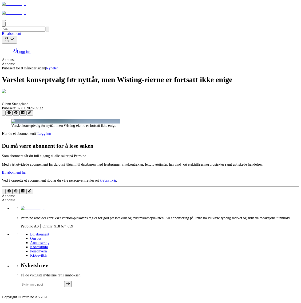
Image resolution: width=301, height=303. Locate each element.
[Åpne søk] (4, 24)
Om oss (35, 238)
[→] (68, 284)
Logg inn (44, 134)
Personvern (38, 251)
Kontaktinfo (39, 247)
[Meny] (4, 20)
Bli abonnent (11, 34)
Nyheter (52, 68)
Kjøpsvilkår (39, 255)
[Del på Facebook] (9, 113)
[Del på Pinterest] (15, 113)
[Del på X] (4, 113)
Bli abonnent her (14, 172)
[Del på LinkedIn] (23, 113)
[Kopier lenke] (29, 113)
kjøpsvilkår (108, 180)
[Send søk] (47, 29)
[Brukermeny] (9, 40)
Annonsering (39, 243)
